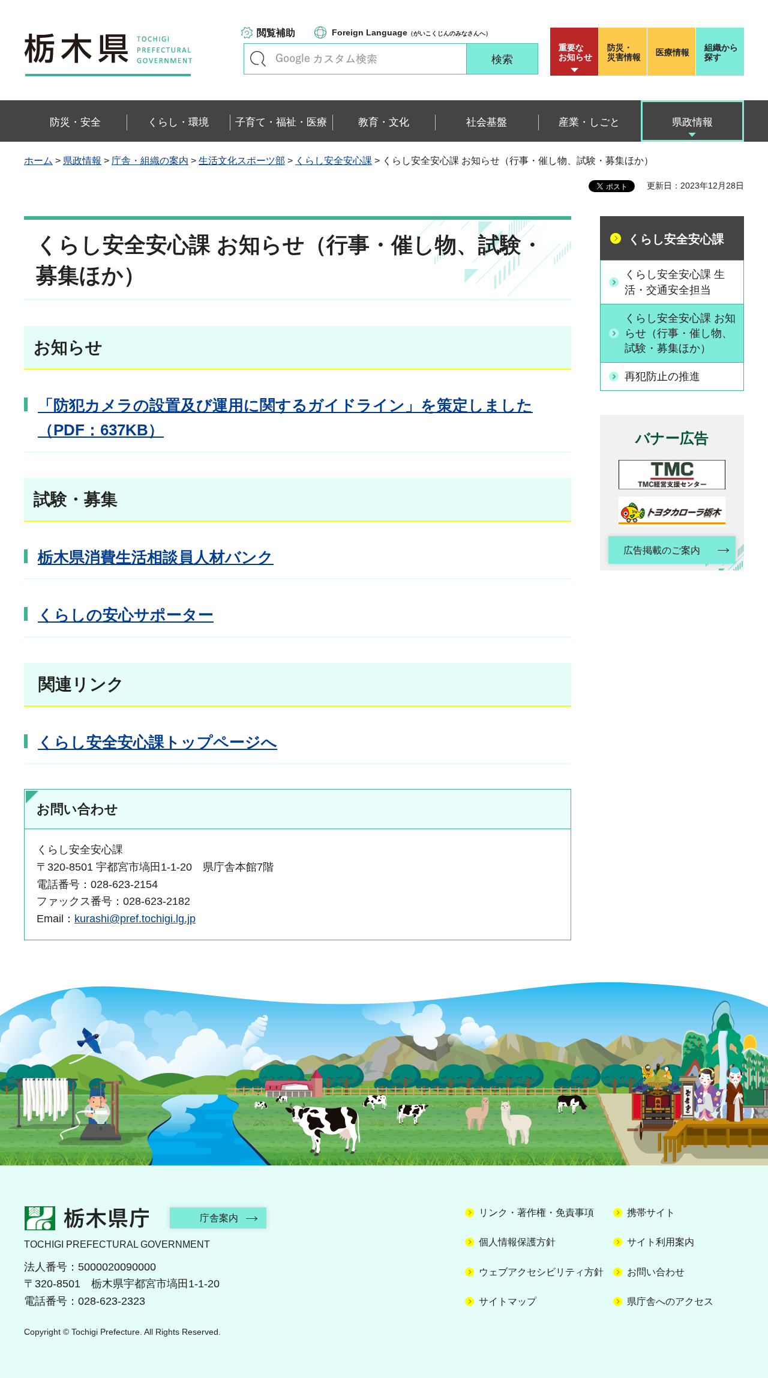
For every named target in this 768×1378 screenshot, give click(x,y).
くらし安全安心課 (333, 161)
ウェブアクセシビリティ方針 (541, 1272)
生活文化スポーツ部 (242, 161)
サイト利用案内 (660, 1242)
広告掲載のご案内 (661, 550)
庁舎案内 (219, 1218)
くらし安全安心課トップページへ (157, 742)
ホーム (38, 161)
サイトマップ (507, 1301)
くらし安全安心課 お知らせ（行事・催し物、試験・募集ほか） (680, 333)
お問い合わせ (656, 1272)
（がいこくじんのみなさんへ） (411, 32)
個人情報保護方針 (517, 1242)
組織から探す (721, 52)
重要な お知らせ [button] (575, 52)
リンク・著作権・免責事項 (536, 1212)
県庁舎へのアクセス (670, 1301)
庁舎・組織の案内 (150, 161)
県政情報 (82, 161)
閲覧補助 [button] (276, 33)
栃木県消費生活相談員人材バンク (156, 557)
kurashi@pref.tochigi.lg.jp (135, 919)
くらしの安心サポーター (126, 615)
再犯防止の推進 (662, 376)
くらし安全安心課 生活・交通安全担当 (675, 281)
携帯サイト (651, 1212)
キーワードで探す (258, 59)
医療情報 (672, 52)
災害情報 (624, 52)
